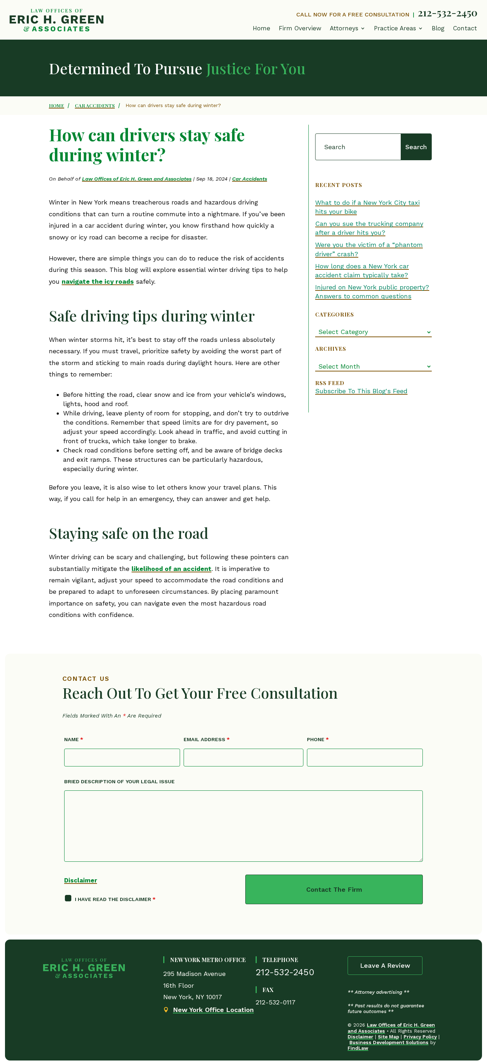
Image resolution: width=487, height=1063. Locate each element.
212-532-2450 (447, 12)
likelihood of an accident (171, 568)
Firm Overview (300, 28)
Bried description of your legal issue (119, 781)
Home (261, 28)
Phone (318, 739)
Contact (465, 28)
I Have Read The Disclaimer (115, 899)
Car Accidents (249, 179)
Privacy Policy (420, 1036)
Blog (438, 28)
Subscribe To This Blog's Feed (361, 391)
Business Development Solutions (389, 1042)
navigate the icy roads (98, 281)
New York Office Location (213, 1009)
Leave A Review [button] (385, 965)
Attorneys (344, 28)
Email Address (207, 739)
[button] (398, 30)
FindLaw (358, 1048)
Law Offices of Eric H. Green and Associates (136, 179)
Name (73, 739)
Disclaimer (80, 880)
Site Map (388, 1036)
